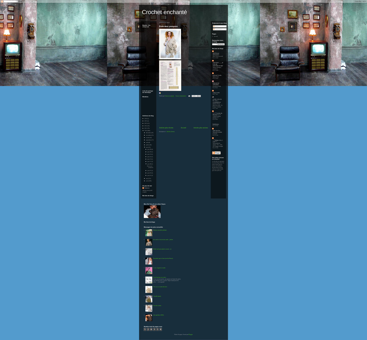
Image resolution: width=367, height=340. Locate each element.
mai (147, 178)
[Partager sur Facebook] (198, 96)
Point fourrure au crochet (159, 277)
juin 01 (149, 175)
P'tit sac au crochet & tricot (160, 286)
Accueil (183, 128)
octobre (148, 137)
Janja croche (216, 92)
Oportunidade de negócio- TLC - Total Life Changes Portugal (218, 145)
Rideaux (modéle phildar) (159, 230)
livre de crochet (157, 305)
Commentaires (218, 29)
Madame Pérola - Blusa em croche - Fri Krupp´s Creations (217, 105)
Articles (216, 26)
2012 (145, 126)
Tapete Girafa (216, 76)
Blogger (190, 334)
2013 (145, 123)
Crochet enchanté (164, 12)
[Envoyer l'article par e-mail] (189, 96)
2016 (145, 118)
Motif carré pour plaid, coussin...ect (162, 249)
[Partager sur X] (196, 96)
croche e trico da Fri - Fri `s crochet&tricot (217, 100)
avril (147, 181)
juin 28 (149, 149)
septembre (148, 140)
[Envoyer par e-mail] (193, 96)
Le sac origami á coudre (159, 268)
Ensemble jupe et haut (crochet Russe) (163, 258)
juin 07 (149, 170)
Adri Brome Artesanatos (216, 53)
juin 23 (149, 154)
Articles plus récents (166, 128)
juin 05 (149, 173)
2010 (145, 130)
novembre (148, 135)
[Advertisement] (183, 112)
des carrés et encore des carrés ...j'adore (163, 239)
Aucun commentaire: (181, 96)
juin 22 (149, 156)
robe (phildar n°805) (158, 315)
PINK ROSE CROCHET (216, 83)
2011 (145, 128)
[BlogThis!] (194, 96)
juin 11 (149, 161)
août (147, 142)
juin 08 (149, 164)
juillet (147, 145)
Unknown (146, 188)
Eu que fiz (215, 133)
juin (147, 147)
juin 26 (149, 152)
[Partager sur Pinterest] (200, 96)
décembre (148, 132)
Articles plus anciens (200, 128)
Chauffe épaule (157, 296)
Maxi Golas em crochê (218, 56)
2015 (145, 121)
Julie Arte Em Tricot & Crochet (217, 131)
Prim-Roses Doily (217, 86)
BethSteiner (216, 124)
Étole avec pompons (168, 26)
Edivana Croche (217, 75)
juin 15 (149, 159)
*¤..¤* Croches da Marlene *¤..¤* (217, 113)
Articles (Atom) (170, 131)
